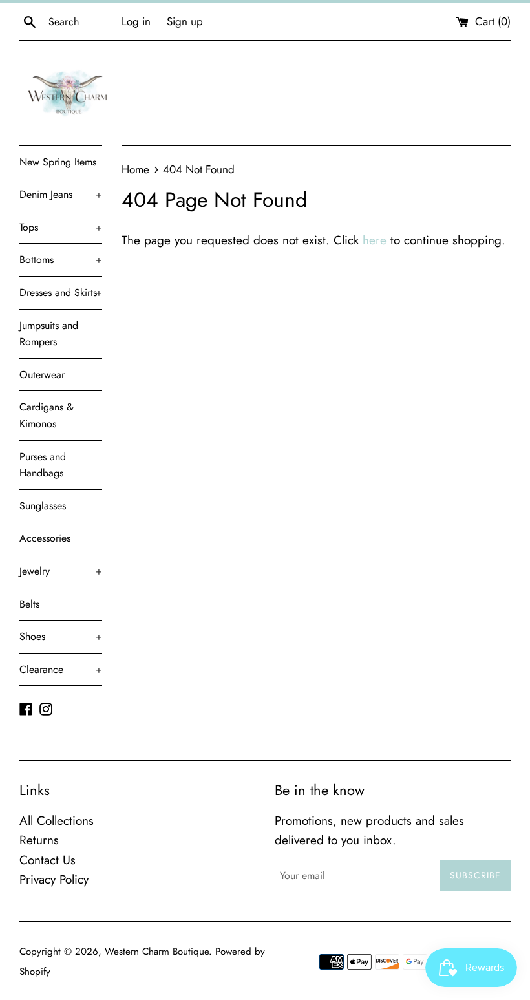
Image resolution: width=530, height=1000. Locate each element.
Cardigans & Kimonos (46, 415)
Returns (39, 840)
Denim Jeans (60, 194)
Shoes (60, 636)
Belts (29, 604)
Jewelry (60, 571)
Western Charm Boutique (157, 951)
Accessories (44, 538)
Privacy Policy (54, 879)
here (375, 240)
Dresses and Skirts (60, 292)
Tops (60, 227)
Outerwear (42, 374)
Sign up (185, 21)
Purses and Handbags (42, 465)
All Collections (56, 820)
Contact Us (47, 860)
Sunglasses (42, 505)
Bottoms (60, 259)
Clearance (60, 669)
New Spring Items (57, 161)
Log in (136, 21)
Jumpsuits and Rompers (48, 334)
